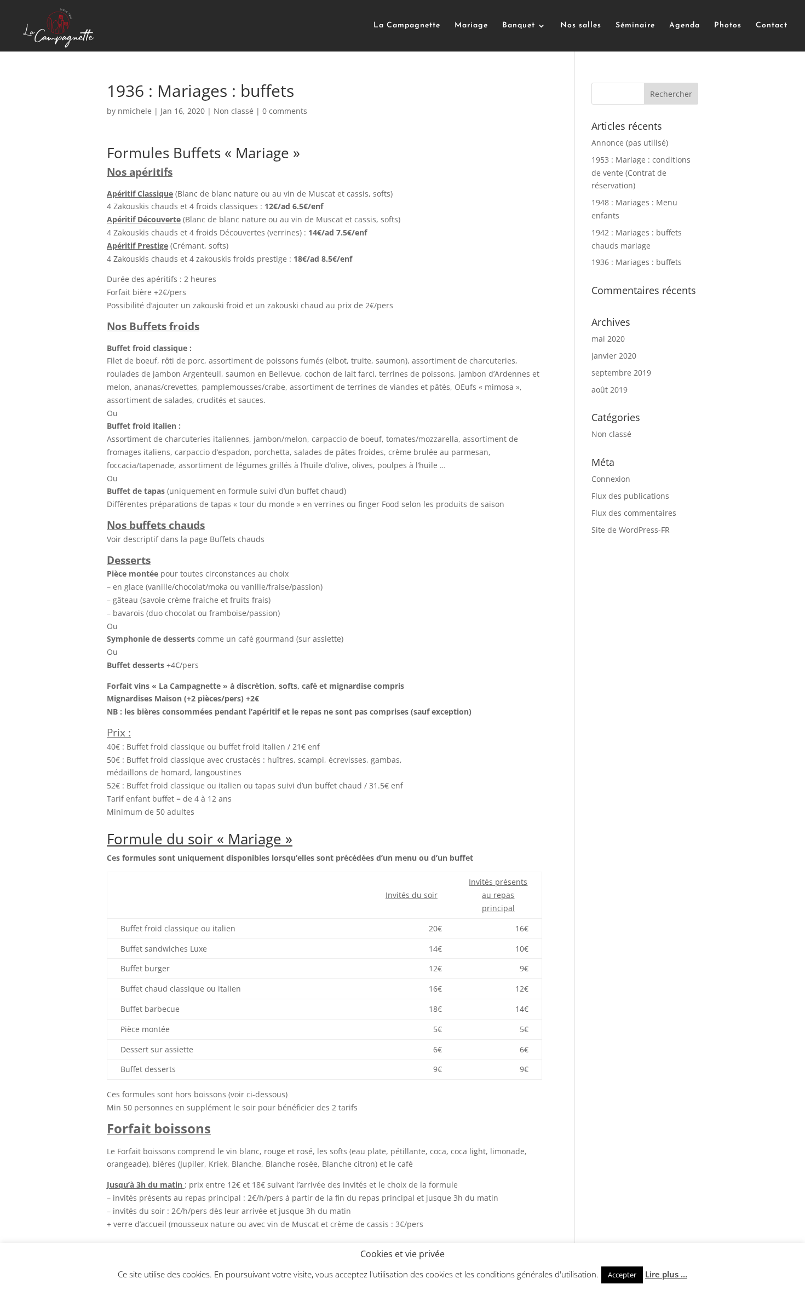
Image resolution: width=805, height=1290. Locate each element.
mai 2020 (608, 338)
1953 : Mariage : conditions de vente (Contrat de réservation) (641, 172)
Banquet (518, 26)
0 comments (284, 111)
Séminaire (635, 26)
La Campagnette (406, 26)
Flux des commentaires (633, 513)
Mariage (471, 26)
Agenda (684, 26)
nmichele (135, 111)
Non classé (234, 111)
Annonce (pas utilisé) (629, 142)
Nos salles (580, 26)
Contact (771, 26)
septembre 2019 (621, 372)
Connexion (610, 479)
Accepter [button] (622, 1275)
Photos (727, 26)
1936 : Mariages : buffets (636, 262)
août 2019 (609, 389)
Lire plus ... (666, 1274)
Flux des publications (630, 496)
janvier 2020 (613, 355)
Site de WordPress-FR (630, 530)
